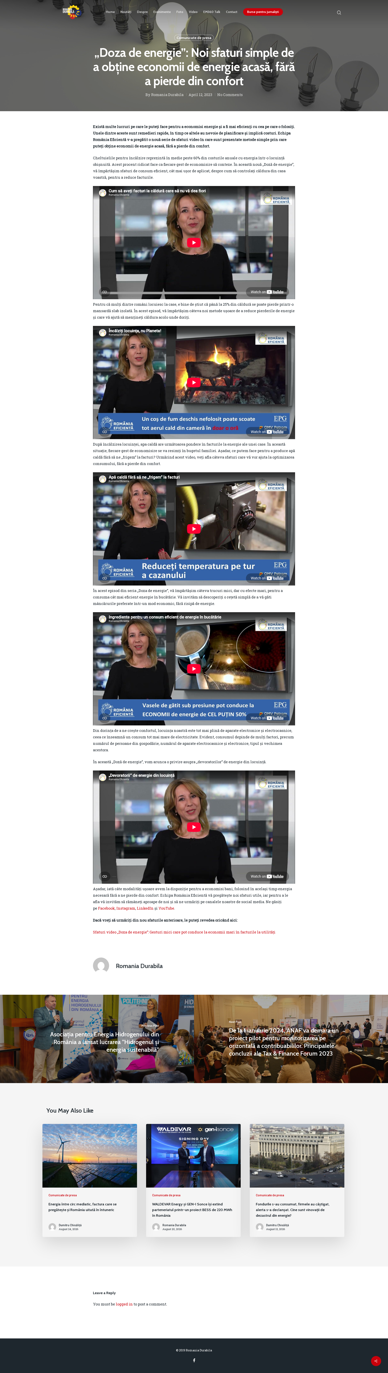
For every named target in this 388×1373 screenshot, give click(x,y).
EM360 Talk (211, 12)
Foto (179, 12)
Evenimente (162, 12)
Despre (142, 12)
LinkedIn (145, 908)
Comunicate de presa (194, 38)
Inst (120, 908)
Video (193, 12)
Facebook (106, 908)
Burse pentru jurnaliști (263, 12)
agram (129, 908)
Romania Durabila (167, 94)
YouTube (166, 908)
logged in (124, 1304)
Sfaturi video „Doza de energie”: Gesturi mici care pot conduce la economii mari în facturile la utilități (184, 932)
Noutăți (125, 12)
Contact (231, 12)
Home (110, 12)
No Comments (230, 94)
